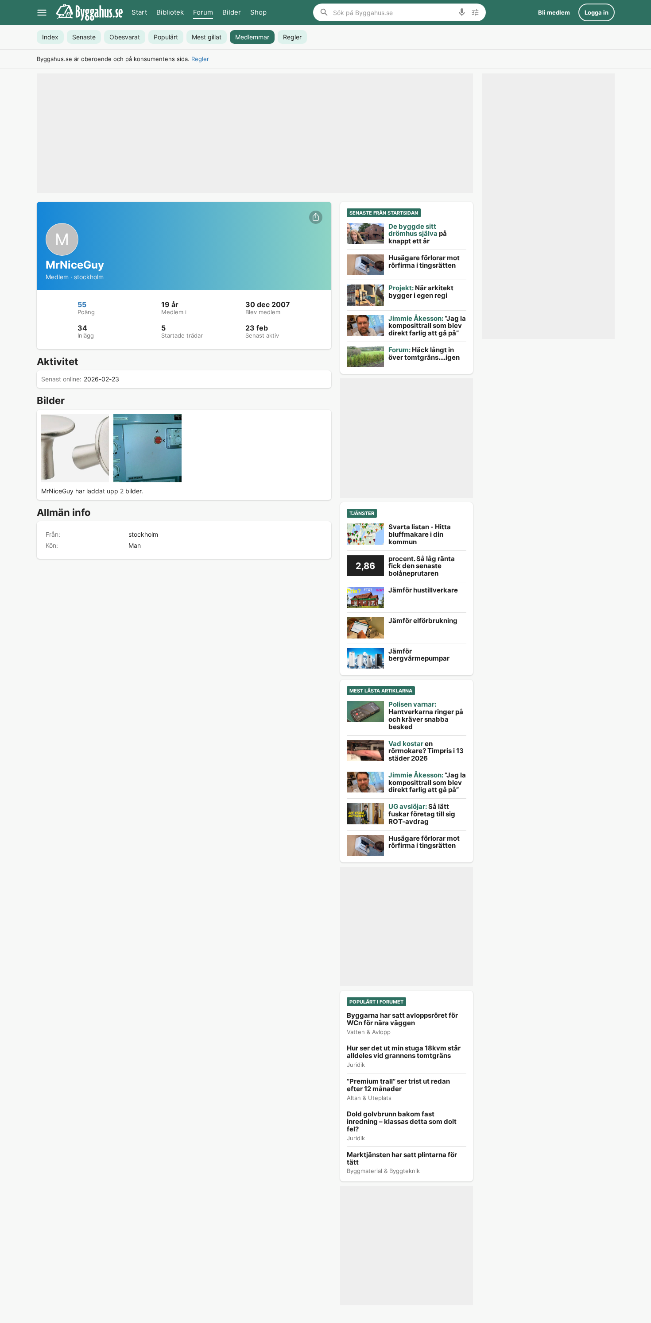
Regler (200, 58)
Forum (203, 12)
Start (139, 12)
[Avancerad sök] (475, 12)
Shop (258, 12)
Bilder (231, 12)
